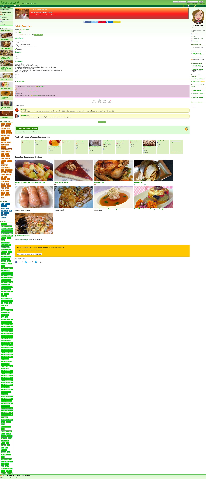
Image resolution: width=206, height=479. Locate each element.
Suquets (2, 464)
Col (1, 263)
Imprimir (99, 102)
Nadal (7, 436)
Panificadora (4, 215)
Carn (8, 254)
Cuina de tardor (5, 280)
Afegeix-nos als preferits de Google (28, 128)
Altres (3, 24)
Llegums (8, 422)
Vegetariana (9, 468)
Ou (11, 436)
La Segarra (4, 417)
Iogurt (2, 167)
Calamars (7, 247)
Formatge (3, 308)
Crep (2, 144)
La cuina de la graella (7, 326)
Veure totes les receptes (197, 57)
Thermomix (3, 206)
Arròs (2, 240)
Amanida (3, 124)
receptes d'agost (23, 240)
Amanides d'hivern (6, 228)
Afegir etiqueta (41, 86)
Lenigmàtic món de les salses (9, 419)
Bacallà (3, 245)
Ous (2, 438)
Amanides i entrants (6, 7)
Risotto (9, 186)
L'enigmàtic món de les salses (10, 319)
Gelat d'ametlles (196, 53)
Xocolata (9, 473)
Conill (5, 263)
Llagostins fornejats (197, 93)
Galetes (8, 156)
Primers (8, 452)
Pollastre (3, 450)
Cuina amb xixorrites (7, 268)
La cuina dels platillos (7, 398)
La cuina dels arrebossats (8, 373)
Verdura (3, 471)
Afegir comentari (102, 121)
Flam (2, 153)
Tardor (7, 464)
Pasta (8, 179)
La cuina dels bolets (7, 378)
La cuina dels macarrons (6, 391)
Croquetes (3, 147)
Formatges (4, 310)
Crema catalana (196, 88)
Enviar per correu (94, 102)
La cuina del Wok (5, 368)
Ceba (8, 259)
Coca (8, 135)
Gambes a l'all (195, 95)
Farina (2, 305)
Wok (10, 210)
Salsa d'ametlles (39, 140)
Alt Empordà (3, 224)
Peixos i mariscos (6, 16)
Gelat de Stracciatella (94, 146)
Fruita (2, 312)
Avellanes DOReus (5, 242)
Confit (7, 137)
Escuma (3, 151)
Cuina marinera (5, 289)
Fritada (6, 153)
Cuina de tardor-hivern (8, 282)
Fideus (6, 305)
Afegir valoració (38, 34)
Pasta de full (4, 440)
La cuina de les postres (8, 352)
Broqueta (3, 128)
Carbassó (9, 252)
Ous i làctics (4, 17)
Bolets (8, 245)
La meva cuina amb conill (7, 410)
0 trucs (194, 36)
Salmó (2, 461)
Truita (2, 197)
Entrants (3, 296)
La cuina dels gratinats (7, 389)
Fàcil (10, 303)
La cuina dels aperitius (7, 371)
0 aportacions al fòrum (198, 38)
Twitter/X (30, 262)
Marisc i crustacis (6, 431)
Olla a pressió (4, 210)
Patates (3, 445)
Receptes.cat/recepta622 (33, 91)
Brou (8, 128)
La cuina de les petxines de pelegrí (11, 350)
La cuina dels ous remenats (7, 396)
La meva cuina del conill (8, 415)
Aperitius (9, 238)
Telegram (40, 262)
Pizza (7, 181)
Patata (7, 443)
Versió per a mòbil (14, 475)
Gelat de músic (147, 146)
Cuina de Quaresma (7, 277)
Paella (5, 176)
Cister (8, 261)
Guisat (2, 163)
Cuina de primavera (7, 273)
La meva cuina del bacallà (8, 412)
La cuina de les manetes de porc (10, 345)
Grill (2, 213)
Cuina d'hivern (5, 270)
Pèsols (2, 447)
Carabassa (9, 249)
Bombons (7, 126)
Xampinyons (3, 473)
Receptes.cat (10, 2)
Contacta (26, 475)
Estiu (2, 303)
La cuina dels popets (6, 401)
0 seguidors (195, 41)
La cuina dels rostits (7, 408)
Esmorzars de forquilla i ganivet (7, 301)
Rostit (2, 188)
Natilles (8, 174)
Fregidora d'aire (4, 208)
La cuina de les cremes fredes (9, 338)
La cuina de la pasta (7, 329)
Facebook (20, 262)
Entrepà (10, 149)
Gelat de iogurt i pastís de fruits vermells (122, 141)
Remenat (3, 186)
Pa (1, 176)
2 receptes (195, 34)
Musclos (2, 436)
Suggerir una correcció (110, 102)
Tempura (8, 195)
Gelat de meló (133, 140)
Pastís (2, 181)
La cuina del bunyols (5, 359)
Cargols (3, 254)
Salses (3, 21)
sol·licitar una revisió (36, 95)
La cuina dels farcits (5, 387)
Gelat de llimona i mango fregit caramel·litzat (107, 142)
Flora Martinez (24, 115)
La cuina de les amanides (8, 331)
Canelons (9, 130)
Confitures (3, 140)
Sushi (7, 193)
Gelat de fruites (66, 140)
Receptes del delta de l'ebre (6, 459)
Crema (9, 142)
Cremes (3, 266)
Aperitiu (8, 124)
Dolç (2, 294)
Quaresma (4, 454)
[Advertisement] (102, 277)
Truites (3, 468)
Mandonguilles (8, 170)
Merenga (3, 172)
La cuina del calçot (6, 361)
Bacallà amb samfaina (197, 69)
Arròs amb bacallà (196, 65)
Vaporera (7, 213)
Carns (3, 14)
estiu (21, 30)
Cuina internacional (7, 287)
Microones (7, 203)
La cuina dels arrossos (7, 375)
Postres (3, 452)
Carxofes (3, 259)
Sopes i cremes (5, 9)
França (10, 310)
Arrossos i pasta (5, 11)
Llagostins (3, 422)
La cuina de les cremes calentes (10, 336)
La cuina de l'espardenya (8, 324)
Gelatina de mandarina (54, 146)
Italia (2, 317)
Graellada (3, 160)
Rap (9, 454)
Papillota (3, 179)
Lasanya (8, 167)
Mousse (3, 174)
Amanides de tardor (7, 235)
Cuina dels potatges (5, 284)
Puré (7, 183)
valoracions (29, 34)
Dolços (6, 294)
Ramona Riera (21, 81)
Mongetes (8, 433)
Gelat (2, 158)
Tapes (2, 195)
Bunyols (3, 130)
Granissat (9, 160)
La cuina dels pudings (5, 405)
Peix (8, 445)
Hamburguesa (4, 165)
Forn (2, 203)
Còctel (2, 137)
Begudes (4, 22)
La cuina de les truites (7, 357)
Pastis (3, 443)
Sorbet (6, 190)
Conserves (3, 142)
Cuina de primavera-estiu (8, 275)
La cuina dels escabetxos (7, 382)
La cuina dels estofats (7, 384)
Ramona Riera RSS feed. (198, 59)
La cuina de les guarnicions (9, 343)
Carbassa (4, 252)
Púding (2, 183)
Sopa (2, 190)
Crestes (7, 144)
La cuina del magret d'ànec (7, 366)
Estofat (8, 151)
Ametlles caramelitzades (198, 54)
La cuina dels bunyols (7, 380)
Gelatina (7, 158)
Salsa (7, 188)
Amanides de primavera (8, 231)
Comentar (104, 102)
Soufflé (3, 193)
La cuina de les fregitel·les (6, 340)
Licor (2, 170)
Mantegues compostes (5, 426)
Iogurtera (3, 217)
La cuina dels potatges (7, 403)
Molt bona (3, 433)
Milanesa (9, 172)
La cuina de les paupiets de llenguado (8, 347)
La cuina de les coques (7, 333)
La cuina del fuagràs (5, 363)
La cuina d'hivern (6, 322)
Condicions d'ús (14, 477)
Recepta (2, 457)
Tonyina (2, 466)
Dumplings (3, 149)
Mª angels (23, 109)
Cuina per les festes (7, 291)
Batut (2, 126)
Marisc (2, 429)
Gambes (2, 315)
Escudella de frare (196, 90)
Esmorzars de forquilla (6, 298)
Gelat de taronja (26, 140)
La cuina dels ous (4, 394)
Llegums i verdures (6, 12)
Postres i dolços (5, 19)
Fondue (3, 156)
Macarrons (3, 424)
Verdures (8, 471)
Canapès (3, 133)
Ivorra (6, 317)
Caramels (9, 133)
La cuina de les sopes (7, 354)
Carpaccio (3, 135)
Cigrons (3, 261)
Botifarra (2, 247)
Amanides (9, 226)
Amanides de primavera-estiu (7, 233)
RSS (3, 475)
